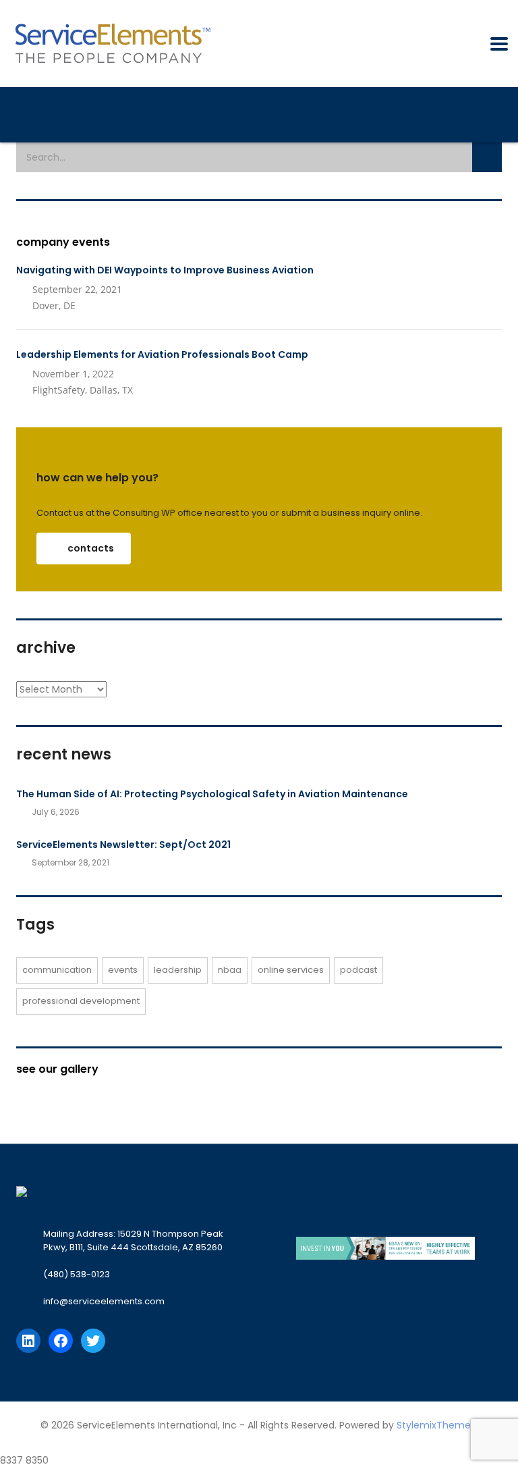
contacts (90, 548)
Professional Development (81, 1000)
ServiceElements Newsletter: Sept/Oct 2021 (123, 844)
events (123, 969)
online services (291, 969)
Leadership (178, 969)
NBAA (229, 969)
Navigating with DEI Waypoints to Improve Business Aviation (165, 270)
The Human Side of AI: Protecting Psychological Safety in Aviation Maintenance (212, 794)
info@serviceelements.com (104, 1301)
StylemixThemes (436, 1425)
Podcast (358, 969)
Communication (57, 969)
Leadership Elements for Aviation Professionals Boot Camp (162, 354)
